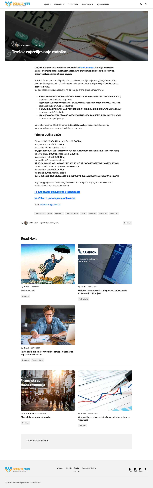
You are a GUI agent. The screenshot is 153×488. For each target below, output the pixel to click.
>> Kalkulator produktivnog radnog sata (57, 191)
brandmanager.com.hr (50, 204)
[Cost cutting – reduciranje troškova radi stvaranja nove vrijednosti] (105, 390)
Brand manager (86, 67)
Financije (127, 223)
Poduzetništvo (37, 360)
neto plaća (114, 213)
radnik (83, 213)
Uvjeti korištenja (72, 468)
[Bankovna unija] (48, 264)
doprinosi (92, 213)
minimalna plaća (72, 213)
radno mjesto (39, 213)
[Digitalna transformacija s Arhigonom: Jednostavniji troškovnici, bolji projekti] (105, 264)
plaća (50, 213)
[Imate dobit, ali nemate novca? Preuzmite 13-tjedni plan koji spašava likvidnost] (48, 325)
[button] (141, 4)
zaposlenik (59, 213)
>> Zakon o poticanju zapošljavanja (54, 198)
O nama (60, 468)
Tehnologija (83, 299)
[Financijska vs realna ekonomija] (48, 390)
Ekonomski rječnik (89, 468)
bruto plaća (103, 213)
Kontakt (76, 471)
